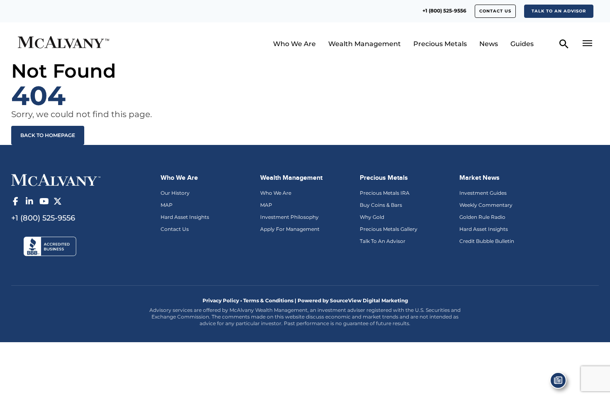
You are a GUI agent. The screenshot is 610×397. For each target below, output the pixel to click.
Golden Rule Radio (482, 217)
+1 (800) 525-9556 (444, 10)
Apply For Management (290, 229)
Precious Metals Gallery (388, 229)
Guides (522, 44)
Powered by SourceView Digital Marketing (353, 300)
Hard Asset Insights (185, 217)
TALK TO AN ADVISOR (559, 11)
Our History (175, 193)
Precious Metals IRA (385, 193)
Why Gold (372, 217)
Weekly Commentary (485, 205)
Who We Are (294, 44)
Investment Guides (483, 193)
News (488, 44)
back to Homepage (47, 135)
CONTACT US (495, 11)
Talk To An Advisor (382, 241)
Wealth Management (364, 44)
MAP (167, 205)
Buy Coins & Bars (381, 205)
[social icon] (15, 201)
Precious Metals (440, 44)
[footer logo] (55, 179)
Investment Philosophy (289, 217)
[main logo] (86, 43)
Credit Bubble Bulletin (486, 241)
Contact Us (175, 229)
